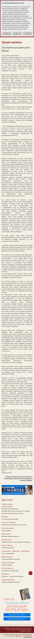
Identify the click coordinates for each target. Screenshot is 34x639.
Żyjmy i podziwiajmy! (8, 553)
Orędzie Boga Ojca (7, 565)
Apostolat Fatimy (28, 637)
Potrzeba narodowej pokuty (10, 509)
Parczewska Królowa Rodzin (10, 570)
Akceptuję (27, 33)
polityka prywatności (25, 630)
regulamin (23, 629)
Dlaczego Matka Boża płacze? (11, 536)
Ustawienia (16, 33)
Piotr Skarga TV (27, 636)
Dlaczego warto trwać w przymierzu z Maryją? (16, 511)
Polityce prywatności (23, 12)
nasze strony (20, 628)
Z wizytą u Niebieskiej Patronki (11, 582)
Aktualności (19, 636)
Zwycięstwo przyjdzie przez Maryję (12, 513)
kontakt (29, 631)
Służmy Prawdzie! (7, 506)
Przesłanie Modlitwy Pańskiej (11, 559)
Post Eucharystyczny (8, 547)
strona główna (7, 628)
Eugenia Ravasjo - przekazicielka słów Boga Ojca (16, 542)
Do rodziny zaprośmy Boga (10, 519)
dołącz (13, 628)
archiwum (17, 629)
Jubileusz (26, 628)
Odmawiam (6, 33)
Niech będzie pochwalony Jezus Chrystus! (14, 525)
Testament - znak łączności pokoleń (12, 576)
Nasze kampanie (6, 530)
